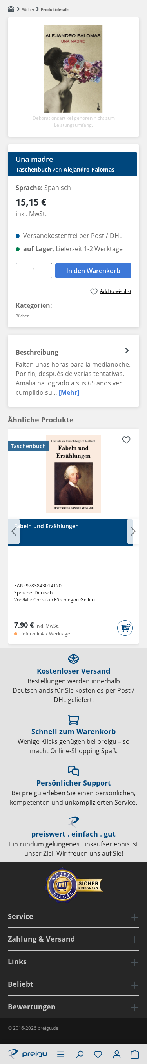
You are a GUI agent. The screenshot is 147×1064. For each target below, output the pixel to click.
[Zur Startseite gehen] (27, 1053)
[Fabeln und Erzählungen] (73, 474)
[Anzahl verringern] (24, 270)
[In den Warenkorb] (125, 628)
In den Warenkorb (93, 270)
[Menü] (60, 1054)
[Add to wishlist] (126, 441)
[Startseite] (11, 9)
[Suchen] (79, 1054)
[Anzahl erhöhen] (44, 270)
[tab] (73, 371)
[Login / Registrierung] (117, 1054)
